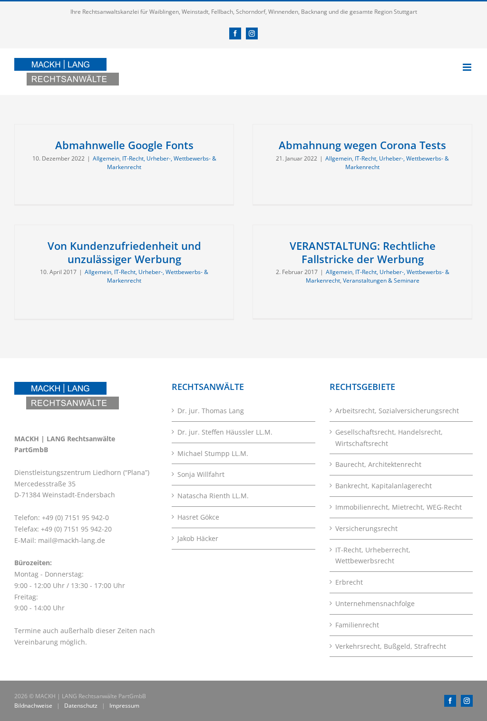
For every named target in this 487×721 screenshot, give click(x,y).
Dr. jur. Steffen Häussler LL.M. (225, 431)
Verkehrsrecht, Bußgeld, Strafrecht (390, 646)
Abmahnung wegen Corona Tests (362, 145)
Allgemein (106, 158)
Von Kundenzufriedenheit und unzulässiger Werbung (124, 252)
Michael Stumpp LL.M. (212, 453)
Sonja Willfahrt (200, 474)
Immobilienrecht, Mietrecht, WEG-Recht (398, 507)
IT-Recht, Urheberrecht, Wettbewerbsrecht (372, 555)
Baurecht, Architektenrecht (378, 464)
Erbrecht (349, 582)
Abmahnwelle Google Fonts (124, 145)
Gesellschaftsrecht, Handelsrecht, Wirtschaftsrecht (389, 437)
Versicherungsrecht (366, 528)
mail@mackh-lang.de (71, 540)
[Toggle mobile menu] (468, 67)
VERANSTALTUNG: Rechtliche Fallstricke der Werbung (363, 252)
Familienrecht (357, 624)
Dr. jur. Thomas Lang (210, 410)
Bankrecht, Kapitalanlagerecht (383, 485)
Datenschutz (80, 706)
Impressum (124, 706)
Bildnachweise (33, 706)
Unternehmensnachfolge (375, 603)
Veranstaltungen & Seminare (381, 280)
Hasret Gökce (198, 517)
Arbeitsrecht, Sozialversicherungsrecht (397, 410)
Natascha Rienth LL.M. (213, 495)
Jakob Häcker (197, 538)
